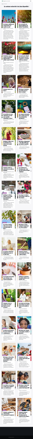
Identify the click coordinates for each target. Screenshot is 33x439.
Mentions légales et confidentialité (19, 437)
